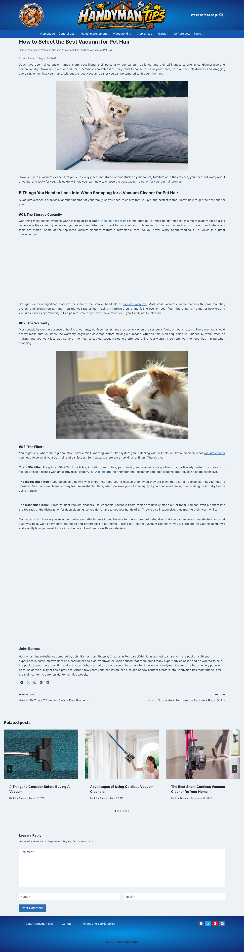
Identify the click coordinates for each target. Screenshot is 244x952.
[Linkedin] (222, 923)
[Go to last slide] (9, 769)
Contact (67, 923)
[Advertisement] (118, 269)
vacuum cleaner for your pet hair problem (155, 181)
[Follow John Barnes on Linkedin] (41, 682)
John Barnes (19, 798)
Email (130, 896)
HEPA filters (98, 471)
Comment (28, 852)
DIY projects (182, 33)
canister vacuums (135, 304)
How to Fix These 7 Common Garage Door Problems (54, 697)
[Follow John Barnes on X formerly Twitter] (28, 682)
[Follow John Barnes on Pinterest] (47, 682)
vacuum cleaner (214, 453)
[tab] (115, 811)
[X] (208, 923)
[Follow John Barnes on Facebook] (22, 682)
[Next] (234, 769)
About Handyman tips (38, 923)
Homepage (47, 33)
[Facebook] (201, 923)
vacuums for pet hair (114, 220)
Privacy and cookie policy (98, 923)
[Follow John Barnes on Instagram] (35, 682)
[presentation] (41, 754)
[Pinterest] (215, 923)
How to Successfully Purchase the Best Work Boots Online (186, 697)
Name (25, 896)
